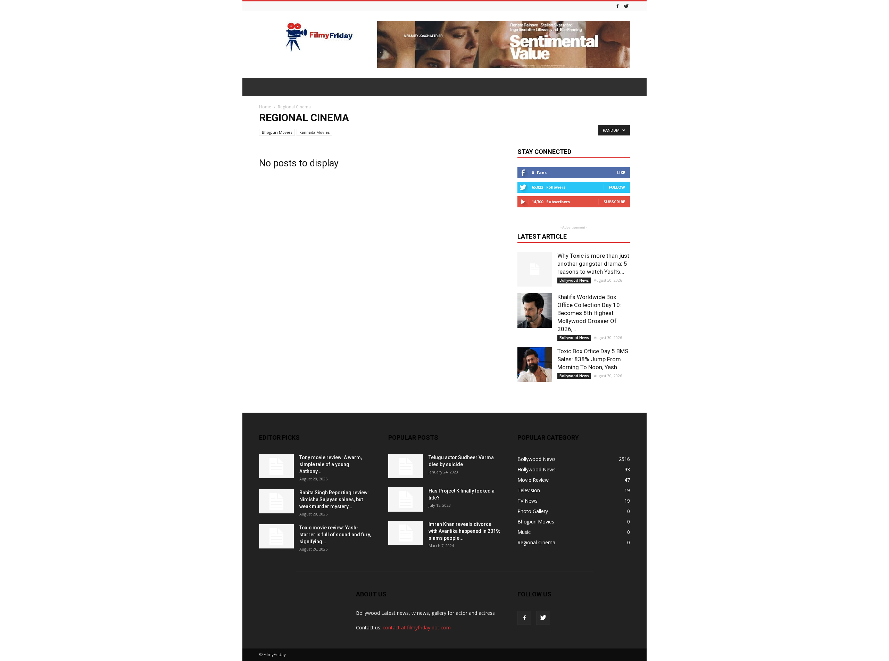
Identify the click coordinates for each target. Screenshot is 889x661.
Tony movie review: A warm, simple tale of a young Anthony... (330, 464)
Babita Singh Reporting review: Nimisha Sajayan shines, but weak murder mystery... (334, 499)
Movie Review (533, 480)
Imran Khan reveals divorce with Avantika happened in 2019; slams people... (464, 531)
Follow (617, 187)
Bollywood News (574, 280)
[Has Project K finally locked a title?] (405, 499)
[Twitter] (626, 6)
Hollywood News (536, 469)
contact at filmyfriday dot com (417, 627)
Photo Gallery (532, 511)
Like (621, 172)
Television (528, 490)
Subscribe (614, 201)
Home (265, 107)
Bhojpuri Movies (277, 132)
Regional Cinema (536, 542)
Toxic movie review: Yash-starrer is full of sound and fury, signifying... (335, 534)
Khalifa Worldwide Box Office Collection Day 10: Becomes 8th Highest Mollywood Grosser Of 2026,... (589, 313)
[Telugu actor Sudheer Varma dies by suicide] (405, 466)
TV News (527, 500)
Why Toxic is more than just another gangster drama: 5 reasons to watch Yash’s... (593, 263)
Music (524, 532)
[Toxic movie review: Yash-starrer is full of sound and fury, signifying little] (276, 536)
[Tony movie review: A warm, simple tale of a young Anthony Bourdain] (276, 466)
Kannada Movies (314, 132)
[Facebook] (617, 6)
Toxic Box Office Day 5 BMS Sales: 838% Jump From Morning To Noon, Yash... (592, 359)
